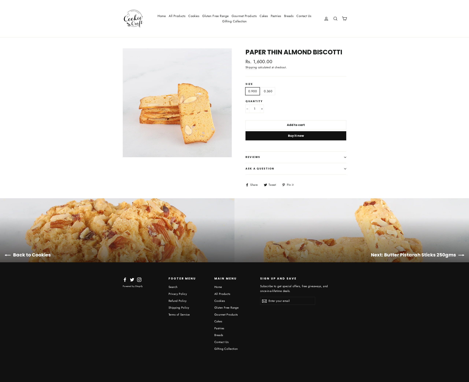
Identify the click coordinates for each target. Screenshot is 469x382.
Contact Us (303, 16)
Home (162, 16)
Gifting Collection (234, 21)
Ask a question (259, 168)
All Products (177, 16)
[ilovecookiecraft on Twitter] (132, 279)
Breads (289, 16)
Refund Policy (178, 301)
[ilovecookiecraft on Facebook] (125, 279)
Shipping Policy (179, 307)
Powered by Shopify (133, 286)
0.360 (268, 91)
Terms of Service (179, 314)
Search (173, 287)
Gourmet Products (244, 16)
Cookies (193, 16)
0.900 (252, 91)
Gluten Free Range (215, 16)
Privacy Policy (178, 294)
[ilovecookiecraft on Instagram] (139, 279)
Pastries (276, 16)
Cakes (264, 16)
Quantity (254, 101)
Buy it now (296, 136)
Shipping (251, 67)
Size (249, 84)
